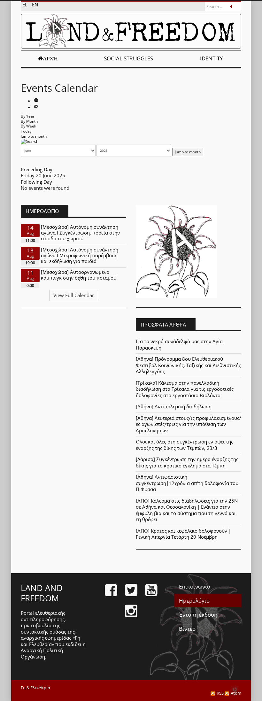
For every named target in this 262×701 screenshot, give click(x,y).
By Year (28, 116)
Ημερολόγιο (194, 600)
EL (25, 4)
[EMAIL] (36, 107)
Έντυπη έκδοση (198, 614)
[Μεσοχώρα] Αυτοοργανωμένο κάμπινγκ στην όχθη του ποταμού (78, 275)
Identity (211, 58)
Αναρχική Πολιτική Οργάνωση (42, 653)
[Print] (36, 100)
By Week (28, 126)
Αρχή (50, 58)
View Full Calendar (73, 295)
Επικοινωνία (194, 586)
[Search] (29, 141)
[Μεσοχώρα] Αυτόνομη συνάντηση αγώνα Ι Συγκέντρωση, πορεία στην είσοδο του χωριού (80, 233)
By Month (29, 121)
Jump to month (34, 136)
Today (26, 131)
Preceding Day (36, 169)
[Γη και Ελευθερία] (131, 31)
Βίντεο (187, 628)
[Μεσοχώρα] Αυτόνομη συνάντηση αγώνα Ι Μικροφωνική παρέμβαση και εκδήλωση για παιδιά (79, 255)
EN (35, 4)
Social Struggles (128, 58)
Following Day (36, 182)
